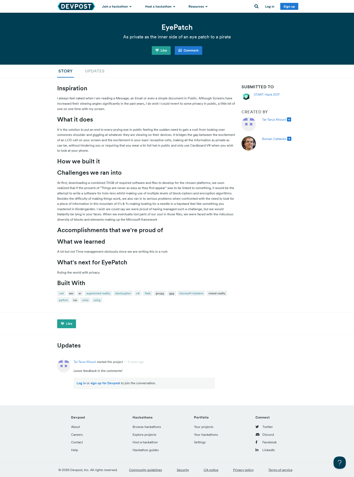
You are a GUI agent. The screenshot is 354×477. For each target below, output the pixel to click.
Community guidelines (145, 470)
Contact (77, 442)
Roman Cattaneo (274, 139)
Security (183, 470)
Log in (269, 6)
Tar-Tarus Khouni (274, 119)
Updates (95, 71)
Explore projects (144, 434)
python (63, 300)
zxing (97, 300)
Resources (196, 6)
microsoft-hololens (191, 293)
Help (74, 450)
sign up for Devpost (105, 383)
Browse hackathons (147, 427)
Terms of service (280, 470)
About (75, 427)
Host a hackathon (158, 6)
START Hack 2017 (267, 94)
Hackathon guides (146, 450)
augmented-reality (98, 293)
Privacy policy (243, 470)
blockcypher (123, 293)
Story (65, 71)
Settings (200, 442)
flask (148, 293)
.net (61, 293)
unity (85, 300)
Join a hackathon (115, 6)
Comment (191, 50)
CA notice (211, 470)
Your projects (203, 427)
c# (138, 293)
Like (163, 50)
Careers (77, 434)
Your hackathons (206, 434)
